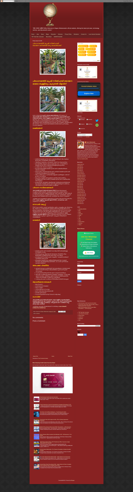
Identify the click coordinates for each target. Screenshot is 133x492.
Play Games (92, 51)
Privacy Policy (68, 34)
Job (79, 216)
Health (79, 215)
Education (53, 34)
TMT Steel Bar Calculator (37, 36)
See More (94, 46)
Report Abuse (80, 228)
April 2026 (79, 170)
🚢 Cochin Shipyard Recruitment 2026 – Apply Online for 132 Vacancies (55, 456)
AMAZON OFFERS (82, 209)
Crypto (82, 49)
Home (32, 34)
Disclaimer (76, 34)
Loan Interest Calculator (94, 34)
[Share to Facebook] (63, 311)
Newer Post (35, 356)
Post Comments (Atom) (43, 358)
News (42, 34)
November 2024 (80, 195)
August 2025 (80, 181)
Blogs (47, 34)
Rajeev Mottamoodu (90, 142)
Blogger (72, 480)
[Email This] (59, 311)
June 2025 (79, 184)
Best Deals (83, 54)
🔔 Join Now (89, 252)
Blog (79, 210)
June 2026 (79, 167)
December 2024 (80, 194)
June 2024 (79, 203)
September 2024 (80, 198)
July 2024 (79, 201)
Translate (88, 136)
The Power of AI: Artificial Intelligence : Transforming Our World (53, 412)
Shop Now (83, 51)
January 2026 (80, 173)
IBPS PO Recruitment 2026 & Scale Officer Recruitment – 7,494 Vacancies (55, 427)
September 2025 (80, 180)
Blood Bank (49, 36)
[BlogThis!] (60, 311)
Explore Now (89, 93)
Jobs (38, 34)
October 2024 (80, 197)
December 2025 (80, 175)
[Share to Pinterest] (65, 311)
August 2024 (80, 200)
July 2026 (79, 165)
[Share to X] (62, 311)
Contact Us (83, 34)
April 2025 (79, 187)
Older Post (70, 356)
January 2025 (80, 192)
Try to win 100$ (91, 49)
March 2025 (79, 189)
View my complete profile (82, 158)
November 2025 (80, 176)
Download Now (84, 46)
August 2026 (80, 164)
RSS (79, 320)
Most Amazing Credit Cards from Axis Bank (44, 362)
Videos (79, 224)
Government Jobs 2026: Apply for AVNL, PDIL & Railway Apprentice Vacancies (88, 305)
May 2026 (79, 169)
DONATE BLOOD (58, 36)
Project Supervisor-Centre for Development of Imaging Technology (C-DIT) (55, 404)
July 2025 (79, 183)
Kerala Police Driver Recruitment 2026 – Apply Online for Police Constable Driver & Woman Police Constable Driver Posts (55, 465)
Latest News (92, 54)
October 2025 (80, 178)
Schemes (60, 34)
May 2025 (79, 186)
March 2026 (79, 172)
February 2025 (80, 190)
